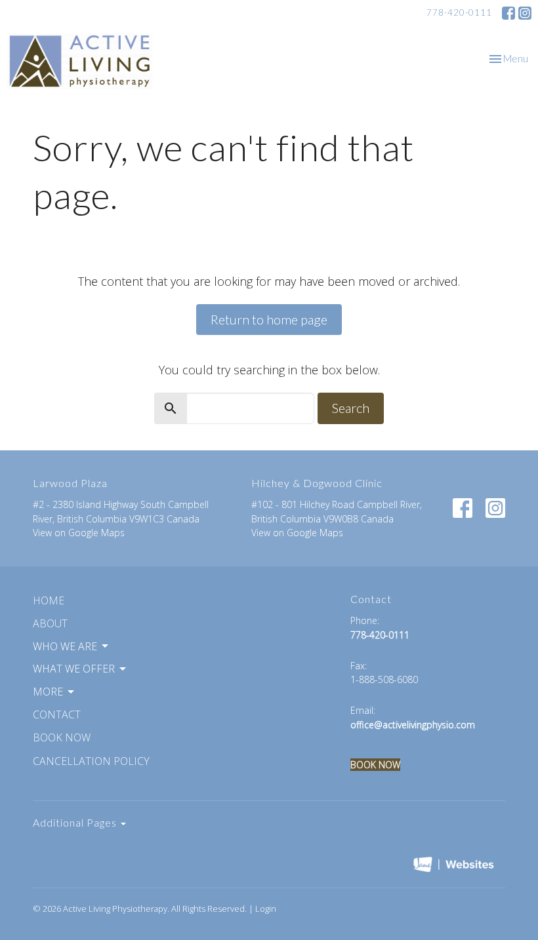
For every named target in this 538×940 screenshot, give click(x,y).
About (50, 623)
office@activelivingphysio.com (412, 724)
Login (265, 908)
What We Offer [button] (74, 668)
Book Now (62, 737)
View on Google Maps (79, 532)
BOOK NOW (375, 764)
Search (350, 408)
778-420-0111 (459, 12)
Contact (57, 714)
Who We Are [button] (65, 646)
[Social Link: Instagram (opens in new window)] (524, 13)
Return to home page (269, 319)
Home (48, 600)
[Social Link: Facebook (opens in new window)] (508, 13)
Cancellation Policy (91, 761)
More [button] (48, 691)
